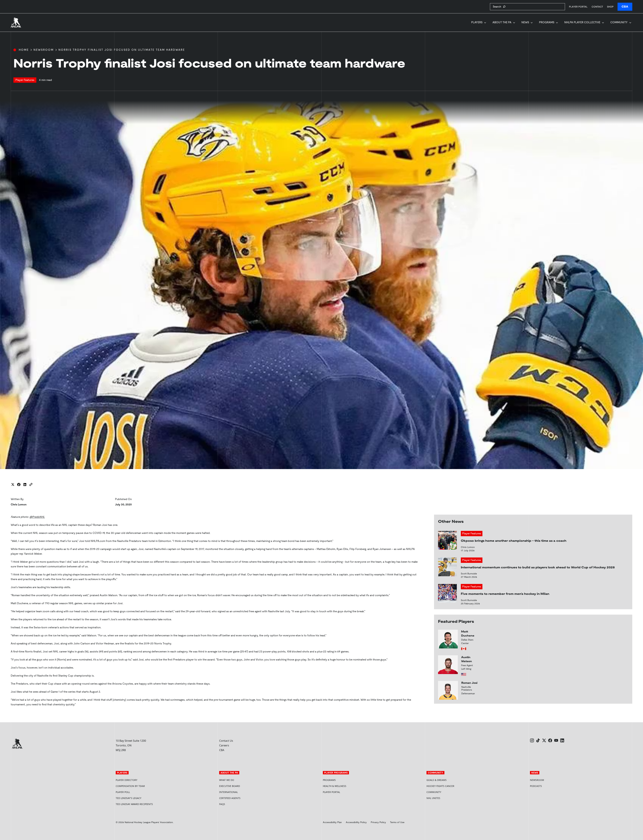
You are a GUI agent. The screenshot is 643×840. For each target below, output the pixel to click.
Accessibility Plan (332, 822)
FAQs (222, 804)
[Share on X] (13, 484)
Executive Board (229, 786)
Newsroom (43, 49)
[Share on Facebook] (19, 484)
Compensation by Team (130, 786)
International (228, 792)
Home (24, 49)
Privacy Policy (378, 822)
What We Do (226, 780)
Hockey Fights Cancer (440, 786)
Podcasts (536, 786)
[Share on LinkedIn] (25, 484)
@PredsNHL (37, 516)
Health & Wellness (334, 786)
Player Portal (578, 6)
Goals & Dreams (436, 780)
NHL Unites (446, 798)
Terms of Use (397, 822)
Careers (224, 745)
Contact (597, 6)
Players (476, 22)
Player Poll (123, 792)
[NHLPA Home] (16, 22)
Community (619, 22)
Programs (546, 22)
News (525, 22)
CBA (625, 6)
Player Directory (126, 780)
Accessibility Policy (356, 822)
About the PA (501, 22)
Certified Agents (229, 798)
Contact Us (226, 741)
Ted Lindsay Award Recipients (134, 804)
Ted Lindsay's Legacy (128, 798)
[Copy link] (31, 484)
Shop (610, 6)
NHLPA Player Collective (582, 22)
